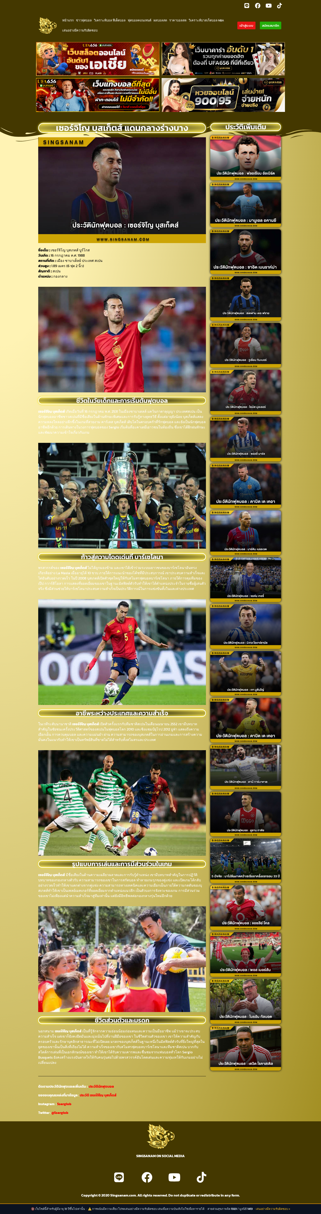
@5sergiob (60, 1112)
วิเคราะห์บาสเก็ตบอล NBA (206, 20)
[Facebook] (257, 5)
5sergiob (64, 1103)
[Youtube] (268, 5)
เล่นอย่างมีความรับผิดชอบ (80, 30)
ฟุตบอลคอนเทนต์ (139, 20)
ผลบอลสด (160, 20)
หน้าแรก (68, 20)
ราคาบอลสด (177, 20)
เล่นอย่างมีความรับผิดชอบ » (273, 1209)
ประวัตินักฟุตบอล (101, 1086)
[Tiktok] (279, 5)
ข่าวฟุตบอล (84, 20)
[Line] (246, 5)
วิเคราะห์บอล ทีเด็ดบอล (110, 20)
